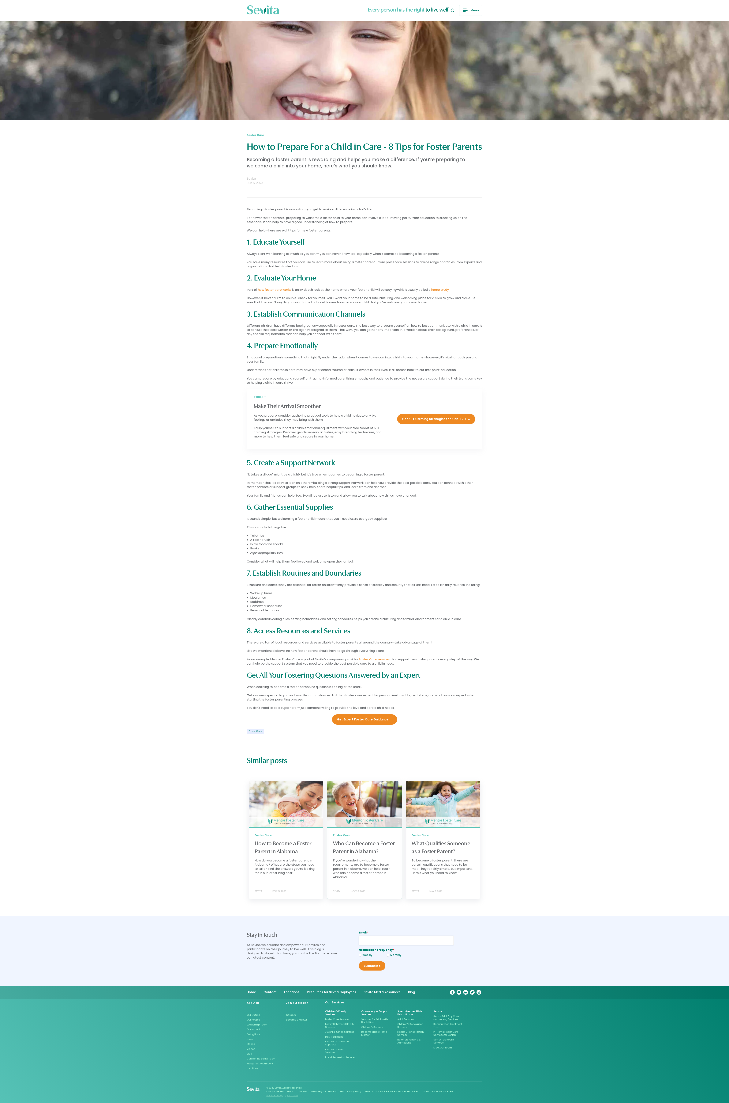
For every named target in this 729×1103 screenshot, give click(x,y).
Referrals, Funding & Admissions (408, 1041)
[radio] (373, 955)
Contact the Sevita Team (261, 1058)
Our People (253, 1019)
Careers (291, 1015)
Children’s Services (372, 1027)
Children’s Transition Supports (337, 1043)
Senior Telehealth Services (443, 1041)
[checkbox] (373, 955)
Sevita (251, 178)
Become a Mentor (296, 1019)
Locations (252, 1068)
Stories (251, 1044)
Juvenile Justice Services (339, 1032)
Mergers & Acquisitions (260, 1063)
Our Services (334, 1002)
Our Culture (253, 1015)
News (250, 1039)
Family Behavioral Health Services (339, 1025)
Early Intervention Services (340, 1057)
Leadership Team (257, 1024)
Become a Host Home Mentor (374, 1033)
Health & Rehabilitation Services (410, 1033)
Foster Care (255, 731)
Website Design (274, 1095)
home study (440, 290)
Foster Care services (374, 659)
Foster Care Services (337, 1019)
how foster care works (274, 290)
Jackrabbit (292, 1095)
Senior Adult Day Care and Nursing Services (446, 1017)
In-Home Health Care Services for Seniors (445, 1033)
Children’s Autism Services (335, 1051)
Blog (249, 1053)
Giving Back (253, 1034)
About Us (253, 1003)
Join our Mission (297, 1003)
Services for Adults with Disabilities (374, 1020)
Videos (251, 1049)
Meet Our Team (442, 1047)
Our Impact (253, 1029)
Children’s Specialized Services (410, 1025)
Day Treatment (333, 1037)
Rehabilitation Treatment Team (447, 1025)
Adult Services (405, 1019)
